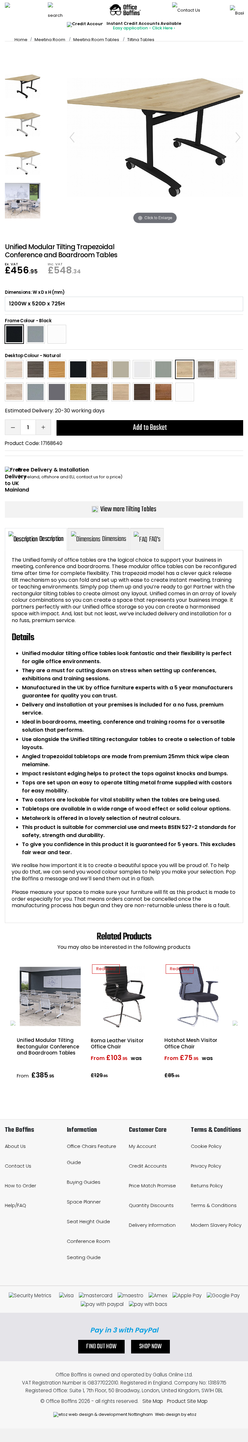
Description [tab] (51, 539)
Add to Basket (150, 428)
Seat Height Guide (88, 1221)
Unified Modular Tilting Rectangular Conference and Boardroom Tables (48, 1046)
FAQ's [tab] (154, 539)
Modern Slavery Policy (216, 1225)
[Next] (238, 137)
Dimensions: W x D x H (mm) (35, 292)
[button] (13, 1023)
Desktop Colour (22, 356)
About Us (15, 1146)
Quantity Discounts (151, 1205)
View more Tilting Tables (128, 509)
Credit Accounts (148, 1166)
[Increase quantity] (43, 427)
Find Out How (101, 1346)
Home (21, 39)
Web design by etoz (175, 1414)
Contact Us (18, 1166)
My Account (142, 1146)
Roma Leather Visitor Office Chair (117, 1043)
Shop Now (150, 1346)
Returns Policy (207, 1185)
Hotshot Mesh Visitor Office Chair (190, 1043)
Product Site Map (187, 1401)
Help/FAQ (15, 1205)
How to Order (20, 1185)
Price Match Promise (152, 1185)
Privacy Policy (206, 1166)
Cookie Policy (206, 1146)
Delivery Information (152, 1225)
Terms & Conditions (214, 1205)
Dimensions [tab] (114, 539)
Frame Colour (20, 321)
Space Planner (84, 1202)
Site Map (152, 1401)
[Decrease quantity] (12, 427)
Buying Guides (83, 1182)
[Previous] (72, 137)
